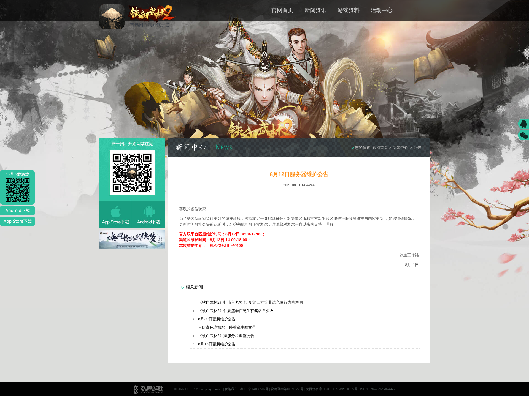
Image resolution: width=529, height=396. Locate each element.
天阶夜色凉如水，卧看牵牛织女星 (227, 327)
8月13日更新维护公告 (217, 344)
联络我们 (231, 389)
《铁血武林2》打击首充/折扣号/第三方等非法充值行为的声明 (250, 302)
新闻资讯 (315, 10)
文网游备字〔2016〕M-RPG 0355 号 (332, 389)
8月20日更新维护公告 (217, 319)
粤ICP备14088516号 (254, 389)
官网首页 (282, 10)
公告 (417, 147)
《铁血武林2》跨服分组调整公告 (226, 336)
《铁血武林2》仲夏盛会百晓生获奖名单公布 (236, 310)
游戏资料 (349, 10)
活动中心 (382, 10)
